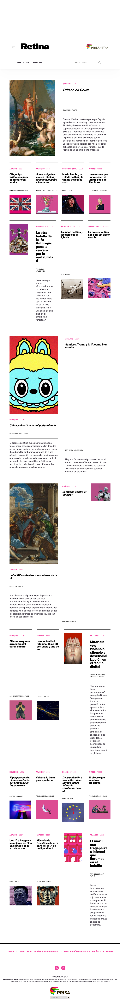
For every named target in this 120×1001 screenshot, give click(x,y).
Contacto (12, 951)
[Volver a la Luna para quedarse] (47, 809)
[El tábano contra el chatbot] (98, 492)
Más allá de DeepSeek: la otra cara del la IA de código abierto (47, 844)
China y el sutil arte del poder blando (33, 425)
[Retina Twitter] (57, 968)
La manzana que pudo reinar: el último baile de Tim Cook (98, 178)
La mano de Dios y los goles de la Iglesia (72, 235)
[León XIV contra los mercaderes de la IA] (34, 523)
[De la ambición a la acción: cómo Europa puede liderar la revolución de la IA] (73, 812)
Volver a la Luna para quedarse (45, 779)
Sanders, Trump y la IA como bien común (86, 346)
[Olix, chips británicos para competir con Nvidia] (20, 204)
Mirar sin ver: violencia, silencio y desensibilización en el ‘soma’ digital (98, 654)
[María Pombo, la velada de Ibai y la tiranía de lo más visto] (73, 204)
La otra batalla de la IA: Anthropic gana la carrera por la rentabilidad (44, 246)
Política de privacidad (46, 951)
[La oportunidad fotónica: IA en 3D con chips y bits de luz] (48, 710)
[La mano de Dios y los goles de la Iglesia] (72, 289)
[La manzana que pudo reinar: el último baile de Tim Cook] (100, 204)
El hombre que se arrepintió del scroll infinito (20, 644)
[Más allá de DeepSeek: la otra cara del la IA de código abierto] (48, 895)
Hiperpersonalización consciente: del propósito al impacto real (20, 781)
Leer (19, 62)
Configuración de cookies (75, 951)
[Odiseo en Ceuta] (32, 118)
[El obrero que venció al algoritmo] (100, 809)
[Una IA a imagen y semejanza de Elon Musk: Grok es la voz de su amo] (21, 895)
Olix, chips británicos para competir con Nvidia (19, 178)
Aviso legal (25, 951)
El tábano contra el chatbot (74, 493)
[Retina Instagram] (63, 968)
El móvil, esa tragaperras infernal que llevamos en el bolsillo (98, 853)
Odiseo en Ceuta (76, 90)
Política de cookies (102, 951)
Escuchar (37, 62)
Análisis (14, 169)
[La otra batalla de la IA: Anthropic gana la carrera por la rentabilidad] (19, 239)
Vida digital (41, 226)
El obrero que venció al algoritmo (97, 780)
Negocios (14, 420)
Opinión (66, 84)
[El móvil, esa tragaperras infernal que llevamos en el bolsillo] (73, 847)
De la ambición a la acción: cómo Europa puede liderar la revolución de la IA (72, 784)
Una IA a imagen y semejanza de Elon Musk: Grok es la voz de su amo (21, 844)
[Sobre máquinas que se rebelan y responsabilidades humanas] (47, 204)
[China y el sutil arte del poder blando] (34, 375)
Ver (27, 62)
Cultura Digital (69, 169)
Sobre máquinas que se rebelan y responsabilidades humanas (46, 178)
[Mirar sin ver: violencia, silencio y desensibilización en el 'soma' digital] (73, 648)
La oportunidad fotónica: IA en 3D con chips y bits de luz (48, 645)
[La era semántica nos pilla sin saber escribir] (99, 288)
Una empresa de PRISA (60, 990)
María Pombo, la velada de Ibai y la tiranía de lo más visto (72, 178)
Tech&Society (67, 226)
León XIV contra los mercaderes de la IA (33, 577)
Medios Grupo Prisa (60, 997)
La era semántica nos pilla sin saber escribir (99, 235)
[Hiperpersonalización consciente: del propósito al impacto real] (20, 810)
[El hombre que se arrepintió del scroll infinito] (21, 710)
